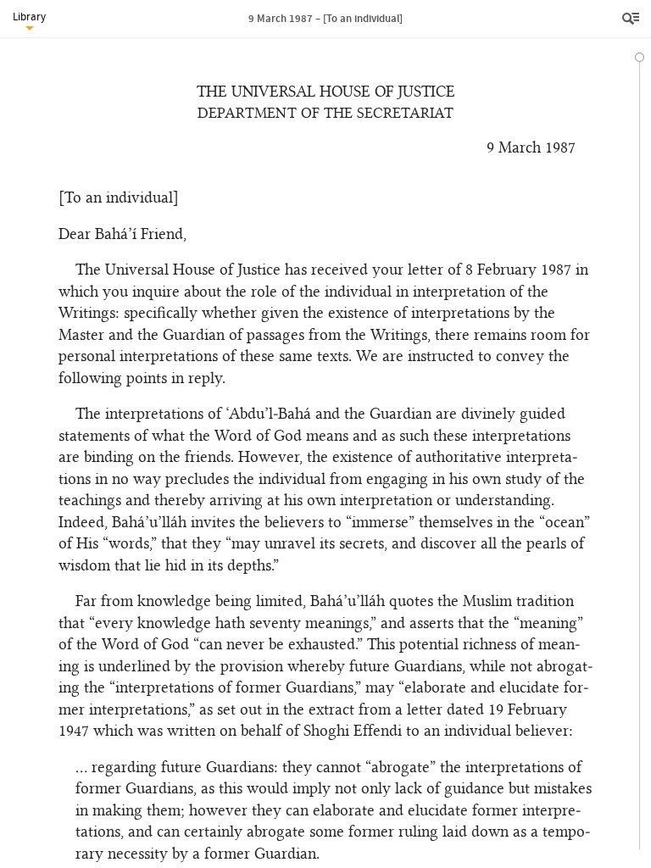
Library (29, 16)
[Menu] (632, 18)
